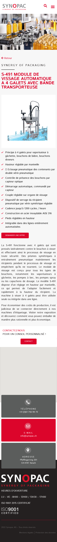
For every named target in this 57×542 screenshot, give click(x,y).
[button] (45, 5)
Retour (8, 58)
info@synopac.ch (28, 436)
